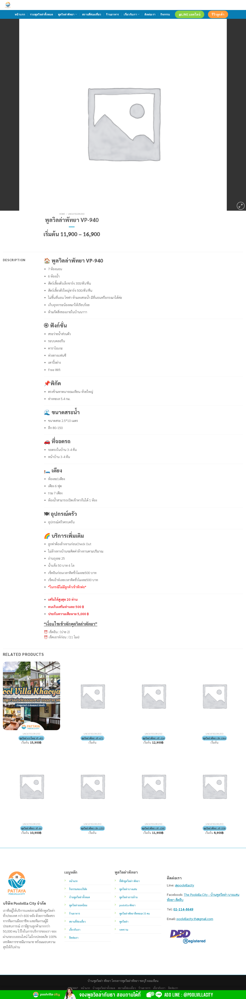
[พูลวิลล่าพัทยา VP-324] (153, 696)
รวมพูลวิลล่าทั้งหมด (41, 14)
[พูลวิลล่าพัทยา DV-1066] (214, 696)
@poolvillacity (184, 885)
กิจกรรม (165, 14)
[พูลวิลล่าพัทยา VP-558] (214, 786)
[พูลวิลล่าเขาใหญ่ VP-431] (31, 696)
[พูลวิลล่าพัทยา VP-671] (92, 696)
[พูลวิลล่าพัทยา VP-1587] (153, 786)
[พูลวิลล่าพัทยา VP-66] (31, 786)
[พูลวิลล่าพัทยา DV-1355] (92, 786)
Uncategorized (76, 213)
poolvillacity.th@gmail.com (195, 919)
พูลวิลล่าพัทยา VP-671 (92, 738)
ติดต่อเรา (150, 14)
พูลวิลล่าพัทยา (66, 14)
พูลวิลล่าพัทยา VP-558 (214, 828)
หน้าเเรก (20, 14)
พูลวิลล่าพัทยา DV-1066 (214, 738)
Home (62, 213)
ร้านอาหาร (112, 14)
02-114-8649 (183, 909)
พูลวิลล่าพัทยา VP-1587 (153, 828)
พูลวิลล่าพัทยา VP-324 (154, 738)
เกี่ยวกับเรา (130, 14)
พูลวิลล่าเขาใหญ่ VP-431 (31, 738)
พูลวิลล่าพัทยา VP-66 (31, 828)
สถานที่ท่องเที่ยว (91, 14)
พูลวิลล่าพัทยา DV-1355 (92, 828)
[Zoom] (241, 206)
